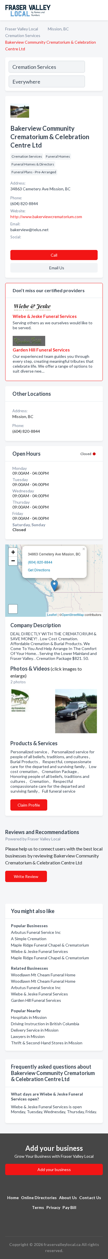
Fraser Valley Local (21, 28)
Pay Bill (69, 1207)
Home (13, 1197)
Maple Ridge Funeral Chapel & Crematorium (50, 945)
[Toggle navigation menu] (100, 10)
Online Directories (39, 1197)
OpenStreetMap (73, 614)
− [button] (13, 560)
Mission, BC (58, 28)
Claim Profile (29, 804)
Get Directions (39, 569)
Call (54, 255)
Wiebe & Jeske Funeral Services (39, 951)
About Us (68, 1197)
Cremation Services (22, 35)
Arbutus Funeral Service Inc (36, 932)
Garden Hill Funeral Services (36, 1000)
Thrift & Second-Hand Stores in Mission (46, 1042)
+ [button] (13, 552)
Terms (38, 1207)
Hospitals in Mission (29, 1017)
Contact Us (90, 1197)
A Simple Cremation (28, 938)
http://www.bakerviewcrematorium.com (46, 216)
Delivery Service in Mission (34, 1030)
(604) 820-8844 (40, 561)
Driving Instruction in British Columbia (45, 1023)
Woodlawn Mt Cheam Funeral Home (43, 974)
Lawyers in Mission (28, 1036)
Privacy (53, 1207)
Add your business (54, 1169)
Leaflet (52, 614)
